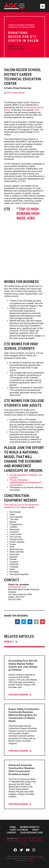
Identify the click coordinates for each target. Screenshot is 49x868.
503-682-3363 (25, 838)
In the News (20, 25)
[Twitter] (21, 850)
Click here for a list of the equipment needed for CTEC (21, 506)
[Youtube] (27, 850)
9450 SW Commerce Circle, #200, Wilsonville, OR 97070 (24, 841)
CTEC (36, 110)
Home (10, 25)
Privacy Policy (38, 858)
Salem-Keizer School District (23, 108)
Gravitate (30, 860)
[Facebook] (15, 850)
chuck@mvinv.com (17, 587)
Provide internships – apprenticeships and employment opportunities (26, 482)
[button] (17, 621)
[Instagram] (33, 850)
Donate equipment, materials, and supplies (26, 476)
